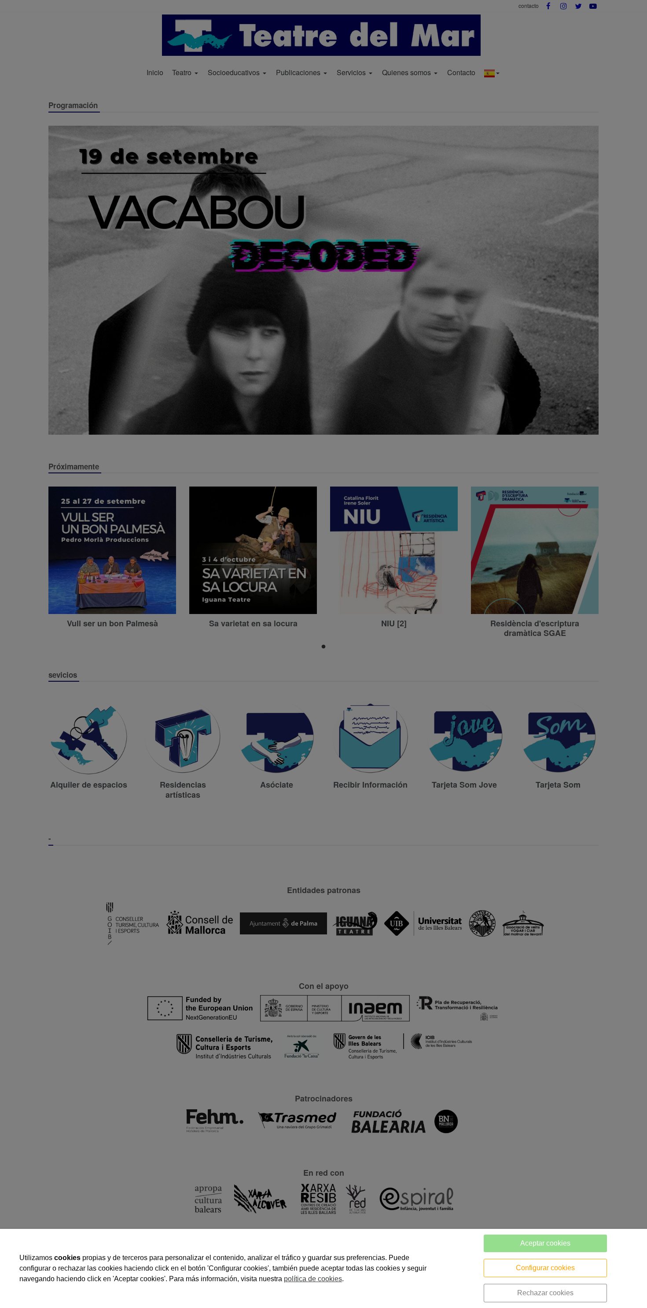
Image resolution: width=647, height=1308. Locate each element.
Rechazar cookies (545, 1293)
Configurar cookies (545, 1268)
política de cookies (313, 1279)
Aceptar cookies (545, 1243)
